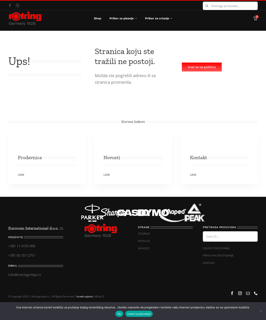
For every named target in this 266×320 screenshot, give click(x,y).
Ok (119, 313)
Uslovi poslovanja (139, 313)
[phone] (256, 293)
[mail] (248, 293)
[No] (261, 311)
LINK (21, 175)
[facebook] (10, 5)
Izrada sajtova (84, 296)
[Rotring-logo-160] (25, 13)
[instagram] (17, 5)
